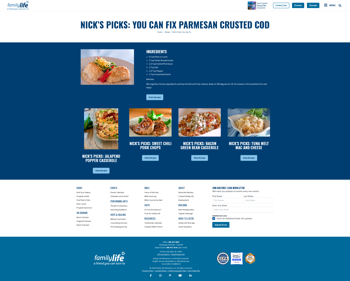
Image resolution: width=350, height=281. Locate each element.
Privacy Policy (147, 271)
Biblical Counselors (118, 219)
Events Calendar (117, 192)
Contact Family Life (186, 196)
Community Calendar (153, 223)
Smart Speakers (185, 226)
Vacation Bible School (153, 226)
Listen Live (281, 5)
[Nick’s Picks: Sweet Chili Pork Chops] (150, 122)
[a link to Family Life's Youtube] (180, 275)
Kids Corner (81, 204)
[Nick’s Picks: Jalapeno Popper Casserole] (101, 128)
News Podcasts (83, 225)
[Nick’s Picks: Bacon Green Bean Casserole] (199, 122)
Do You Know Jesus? (153, 209)
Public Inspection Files (177, 271)
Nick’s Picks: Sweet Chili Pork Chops (150, 145)
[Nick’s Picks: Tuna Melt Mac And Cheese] (249, 122)
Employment (183, 200)
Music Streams (83, 217)
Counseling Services (118, 223)
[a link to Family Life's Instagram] (160, 275)
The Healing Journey (118, 226)
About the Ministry (185, 192)
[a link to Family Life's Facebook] (151, 275)
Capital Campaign (185, 213)
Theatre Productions (118, 206)
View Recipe (101, 170)
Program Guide (83, 196)
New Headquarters (186, 209)
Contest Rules (161, 271)
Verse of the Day (151, 192)
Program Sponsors (84, 207)
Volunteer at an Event (119, 196)
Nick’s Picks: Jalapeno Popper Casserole (101, 158)
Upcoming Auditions (118, 209)
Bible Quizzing (150, 196)
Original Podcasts (84, 221)
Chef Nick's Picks (83, 200)
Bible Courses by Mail (153, 200)
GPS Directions (163, 254)
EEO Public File (194, 271)
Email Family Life (178, 254)
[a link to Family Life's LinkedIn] (190, 275)
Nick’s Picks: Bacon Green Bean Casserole (200, 145)
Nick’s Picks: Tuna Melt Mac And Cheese (249, 145)
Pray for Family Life (152, 213)
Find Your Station (84, 192)
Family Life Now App (186, 223)
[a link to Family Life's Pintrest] (170, 275)
